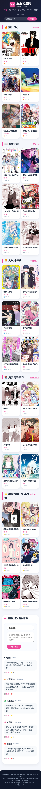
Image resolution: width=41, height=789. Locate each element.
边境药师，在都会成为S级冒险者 (30, 131)
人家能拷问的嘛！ (29, 211)
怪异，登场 (7, 292)
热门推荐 (12, 10)
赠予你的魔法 (27, 328)
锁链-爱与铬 (7, 95)
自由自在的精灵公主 (10, 247)
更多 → (36, 27)
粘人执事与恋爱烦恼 (30, 445)
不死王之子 (7, 58)
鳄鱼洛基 (26, 95)
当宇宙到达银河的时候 (30, 292)
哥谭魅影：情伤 (9, 601)
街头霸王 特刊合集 (10, 131)
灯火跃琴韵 (7, 328)
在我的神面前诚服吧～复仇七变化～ (30, 247)
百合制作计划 (27, 565)
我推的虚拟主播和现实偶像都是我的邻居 (10, 529)
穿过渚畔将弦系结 (29, 481)
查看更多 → (33, 495)
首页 (5, 10)
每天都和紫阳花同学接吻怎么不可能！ (10, 364)
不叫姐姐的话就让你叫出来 (30, 408)
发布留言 (15, 647)
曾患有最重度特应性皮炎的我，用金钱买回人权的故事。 (10, 565)
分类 (36, 10)
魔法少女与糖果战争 (30, 175)
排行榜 (29, 10)
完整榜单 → (34, 261)
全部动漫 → (34, 377)
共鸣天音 (6, 445)
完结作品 (20, 14)
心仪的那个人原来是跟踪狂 (10, 211)
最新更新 (21, 10)
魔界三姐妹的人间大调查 (10, 481)
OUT (24, 58)
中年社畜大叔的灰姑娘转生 (10, 175)
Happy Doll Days (29, 529)
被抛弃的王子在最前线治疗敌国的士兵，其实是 (30, 601)
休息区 (5, 408)
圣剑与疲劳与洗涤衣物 (30, 364)
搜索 (32, 19)
